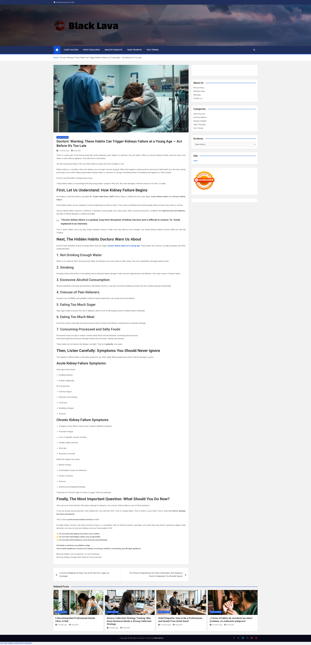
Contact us (197, 98)
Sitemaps (197, 95)
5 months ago (165, 625)
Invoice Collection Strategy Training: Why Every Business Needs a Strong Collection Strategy (129, 621)
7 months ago (64, 151)
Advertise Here (199, 91)
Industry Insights (113, 50)
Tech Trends (153, 50)
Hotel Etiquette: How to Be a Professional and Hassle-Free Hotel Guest (180, 620)
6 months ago (217, 625)
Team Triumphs (134, 50)
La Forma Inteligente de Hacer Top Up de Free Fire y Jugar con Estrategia (84, 574)
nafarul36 (77, 151)
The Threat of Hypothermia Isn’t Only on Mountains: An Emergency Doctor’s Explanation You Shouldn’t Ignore (155, 574)
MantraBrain (159, 638)
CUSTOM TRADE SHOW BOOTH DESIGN (16, 643)
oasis (195, 160)
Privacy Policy (198, 88)
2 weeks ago (62, 625)
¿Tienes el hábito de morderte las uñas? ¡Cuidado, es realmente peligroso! (231, 620)
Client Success (71, 50)
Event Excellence (91, 50)
